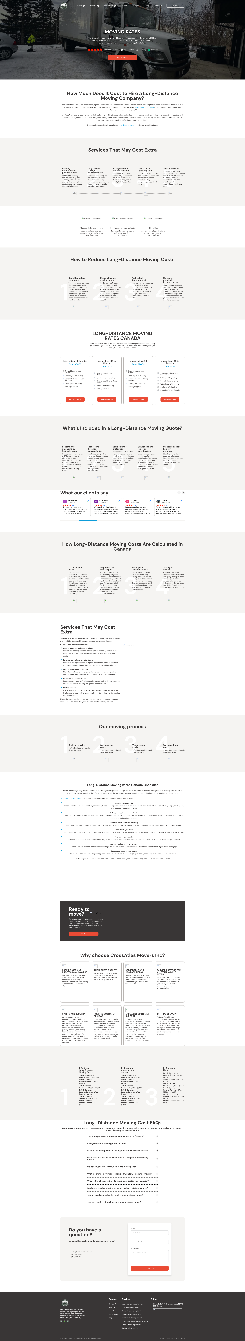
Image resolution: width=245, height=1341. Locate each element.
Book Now (83, 934)
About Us (124, 6)
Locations (92, 6)
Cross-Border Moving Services (132, 1311)
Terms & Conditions (178, 1338)
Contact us (150, 1268)
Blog (147, 6)
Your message (135, 1248)
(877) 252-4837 (175, 6)
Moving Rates (136, 6)
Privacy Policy (165, 1338)
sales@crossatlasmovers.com (82, 1252)
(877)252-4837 (76, 1254)
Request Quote (122, 58)
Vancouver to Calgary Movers (71, 798)
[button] (183, 492)
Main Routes (108, 6)
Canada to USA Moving (130, 1328)
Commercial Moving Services (132, 1318)
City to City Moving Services (131, 1325)
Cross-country (77, 579)
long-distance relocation (144, 107)
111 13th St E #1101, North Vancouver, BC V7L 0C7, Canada (168, 1305)
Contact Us (158, 6)
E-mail (132, 1238)
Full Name (133, 1229)
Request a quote (75, 399)
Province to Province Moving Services (135, 1321)
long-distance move (126, 125)
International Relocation (130, 1307)
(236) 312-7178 (76, 1257)
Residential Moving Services (131, 1314)
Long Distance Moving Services (132, 1304)
